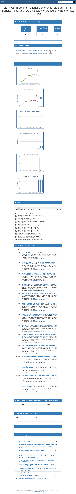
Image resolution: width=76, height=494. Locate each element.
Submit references (47, 2)
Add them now (33, 53)
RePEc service (23, 490)
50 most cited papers (27, 50)
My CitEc (21, 2)
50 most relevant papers (39, 50)
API (26, 2)
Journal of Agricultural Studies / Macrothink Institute (32, 478)
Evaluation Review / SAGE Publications (29, 475)
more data (39, 52)
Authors (8, 2)
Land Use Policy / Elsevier (25, 473)
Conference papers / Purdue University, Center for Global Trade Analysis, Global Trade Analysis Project (36, 456)
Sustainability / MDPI (24, 442)
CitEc (2, 2)
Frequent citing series (30, 52)
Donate (31, 2)
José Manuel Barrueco (39, 491)
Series (13, 2)
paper (43, 258)
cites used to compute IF (52, 50)
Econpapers (33, 258)
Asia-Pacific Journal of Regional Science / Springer (32, 450)
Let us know (50, 53)
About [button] (54, 2)
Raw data (18, 50)
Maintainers (37, 2)
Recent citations (20, 52)
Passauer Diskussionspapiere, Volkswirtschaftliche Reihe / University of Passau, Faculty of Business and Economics (36, 465)
